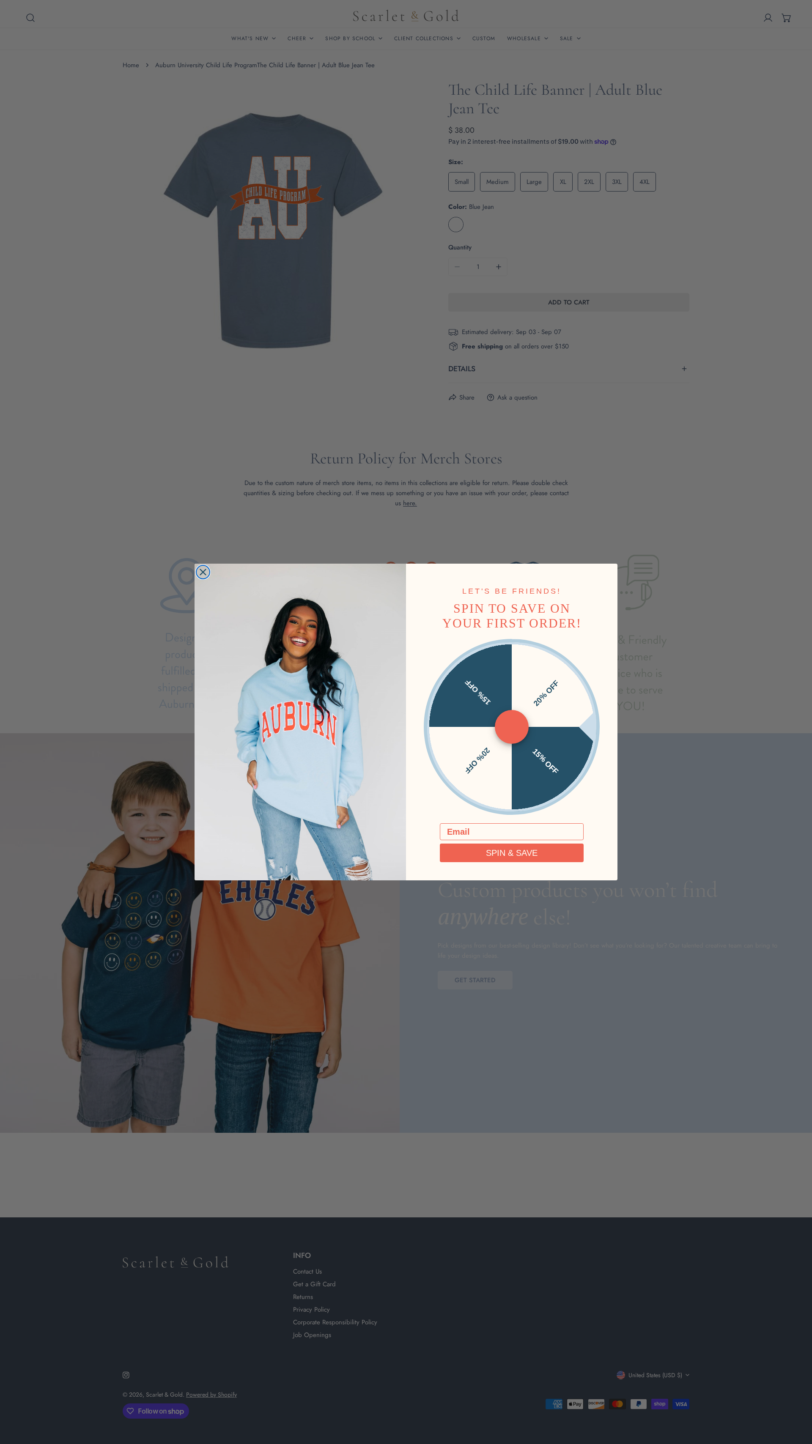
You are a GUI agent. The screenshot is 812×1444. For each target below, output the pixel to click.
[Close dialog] (203, 572)
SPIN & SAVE (512, 853)
